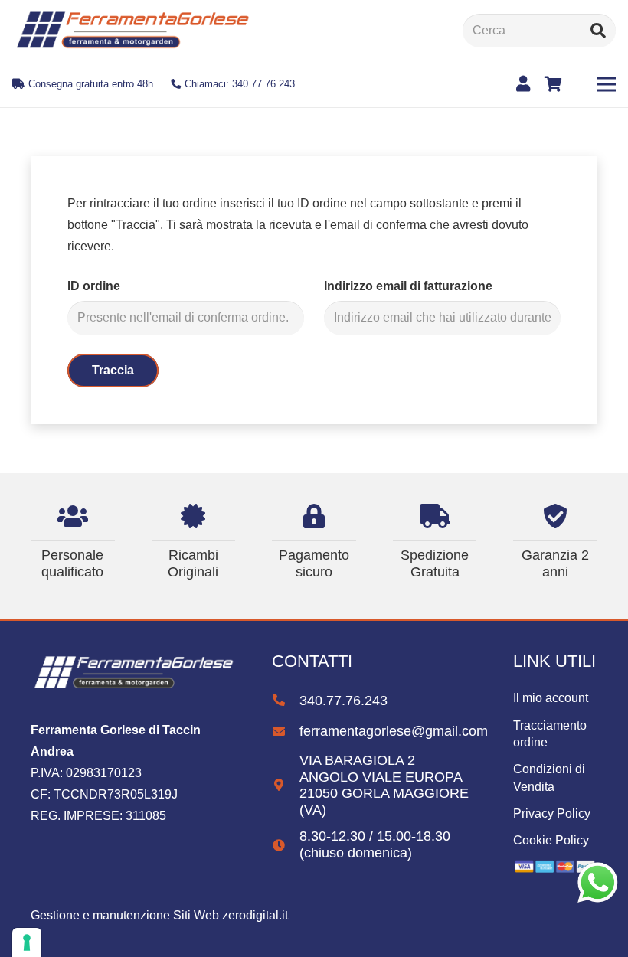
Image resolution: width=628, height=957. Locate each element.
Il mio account (550, 697)
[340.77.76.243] (285, 700)
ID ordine (93, 285)
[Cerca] (598, 30)
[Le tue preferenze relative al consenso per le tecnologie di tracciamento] (26, 942)
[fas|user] (526, 84)
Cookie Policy (551, 840)
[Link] (131, 31)
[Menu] (606, 84)
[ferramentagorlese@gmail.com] (285, 732)
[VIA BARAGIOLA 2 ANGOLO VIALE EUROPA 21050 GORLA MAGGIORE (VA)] (285, 785)
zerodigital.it (255, 915)
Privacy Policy (551, 813)
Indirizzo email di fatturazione (408, 285)
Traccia (113, 370)
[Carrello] (554, 84)
